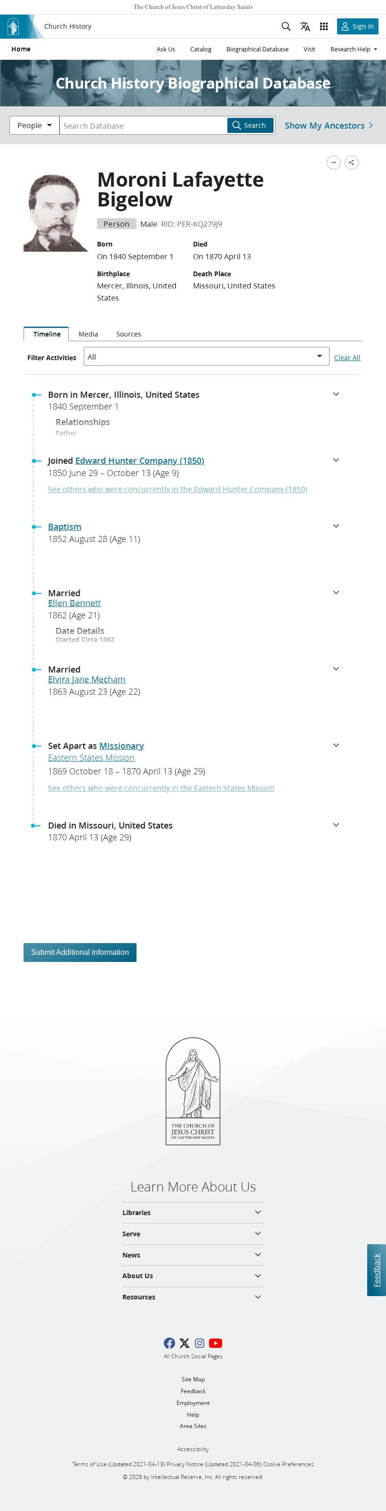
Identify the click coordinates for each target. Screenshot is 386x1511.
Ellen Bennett (74, 603)
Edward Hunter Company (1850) (139, 460)
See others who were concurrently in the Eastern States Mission (161, 787)
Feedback (376, 1270)
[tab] (46, 334)
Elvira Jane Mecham (87, 679)
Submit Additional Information (80, 952)
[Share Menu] (352, 163)
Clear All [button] (347, 357)
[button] (197, 403)
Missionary (121, 745)
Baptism (64, 526)
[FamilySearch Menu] (334, 163)
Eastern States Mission (91, 757)
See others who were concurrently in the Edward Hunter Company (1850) (177, 489)
